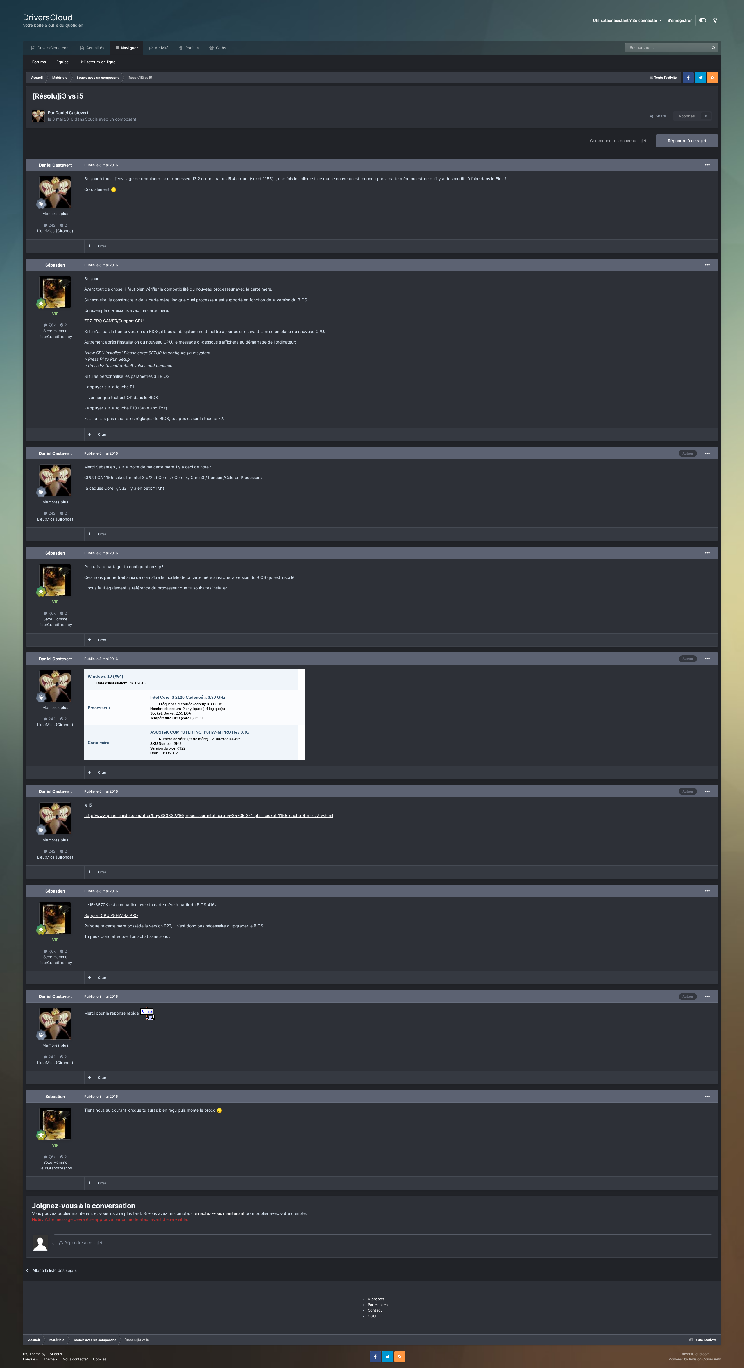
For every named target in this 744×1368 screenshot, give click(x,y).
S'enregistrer (680, 20)
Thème (49, 1359)
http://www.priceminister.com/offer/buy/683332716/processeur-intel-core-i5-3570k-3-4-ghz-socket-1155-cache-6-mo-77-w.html (208, 815)
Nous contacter (75, 1359)
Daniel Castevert (72, 112)
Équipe (62, 62)
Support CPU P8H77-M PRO (111, 915)
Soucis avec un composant (110, 119)
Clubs (220, 47)
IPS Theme (32, 1354)
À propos (376, 1299)
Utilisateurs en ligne (97, 62)
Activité (161, 47)
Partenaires (378, 1304)
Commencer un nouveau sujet (618, 140)
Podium (191, 47)
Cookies (99, 1359)
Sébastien (55, 264)
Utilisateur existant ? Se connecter (626, 20)
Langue (29, 1359)
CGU (372, 1316)
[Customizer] (702, 20)
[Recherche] (713, 47)
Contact (375, 1310)
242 (51, 225)
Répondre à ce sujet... (84, 1242)
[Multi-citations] (89, 246)
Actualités (94, 47)
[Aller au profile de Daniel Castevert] (38, 116)
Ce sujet (694, 47)
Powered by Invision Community (695, 1359)
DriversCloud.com (52, 47)
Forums (39, 62)
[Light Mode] (715, 20)
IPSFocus (54, 1354)
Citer (102, 246)
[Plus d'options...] (707, 165)
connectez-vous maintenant (217, 1213)
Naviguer (129, 47)
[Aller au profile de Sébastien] (55, 292)
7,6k (51, 325)
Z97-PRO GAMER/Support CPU (114, 320)
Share (659, 116)
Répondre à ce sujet (687, 140)
